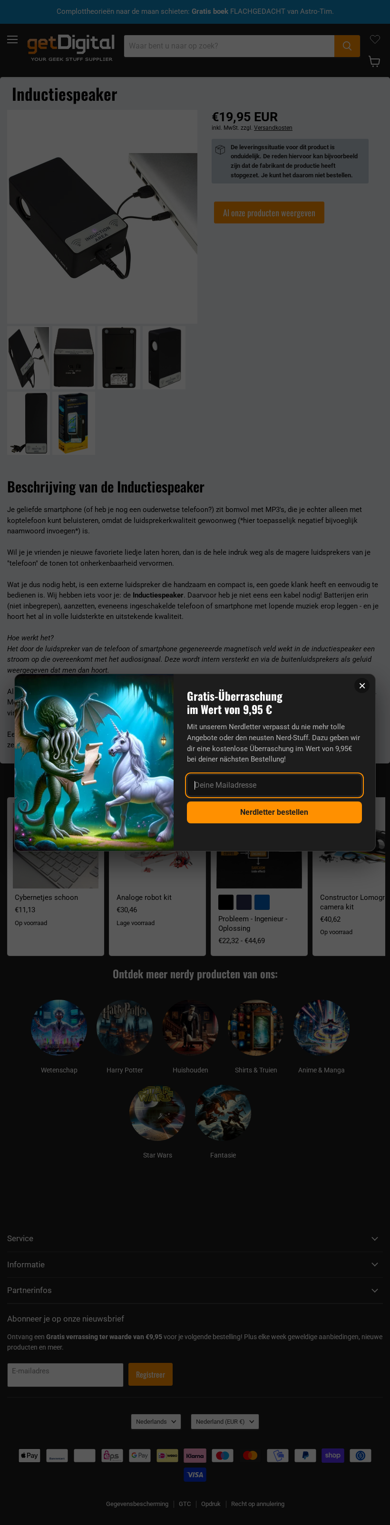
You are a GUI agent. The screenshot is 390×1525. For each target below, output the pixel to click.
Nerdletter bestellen (274, 812)
